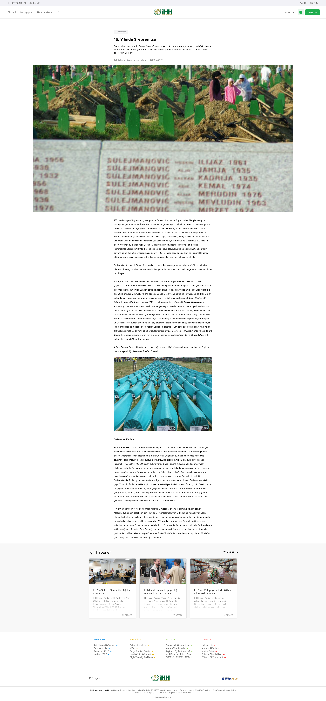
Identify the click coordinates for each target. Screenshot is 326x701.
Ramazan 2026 (101, 651)
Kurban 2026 (100, 654)
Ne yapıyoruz (27, 12)
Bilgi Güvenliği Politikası (141, 657)
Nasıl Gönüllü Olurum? (140, 654)
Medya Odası (208, 651)
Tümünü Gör (229, 552)
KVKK (132, 648)
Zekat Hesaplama (138, 645)
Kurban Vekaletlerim (176, 648)
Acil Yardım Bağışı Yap (104, 645)
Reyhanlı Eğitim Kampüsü (178, 651)
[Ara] (58, 12)
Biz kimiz (12, 12)
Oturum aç (290, 12)
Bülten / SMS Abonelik (212, 657)
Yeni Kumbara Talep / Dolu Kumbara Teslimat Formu (179, 655)
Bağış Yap (312, 12)
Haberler (122, 31)
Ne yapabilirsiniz (45, 12)
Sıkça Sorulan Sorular (140, 651)
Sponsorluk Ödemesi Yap (178, 645)
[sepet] (301, 12)
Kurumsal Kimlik (209, 648)
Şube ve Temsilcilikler (212, 654)
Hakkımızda (207, 645)
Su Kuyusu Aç (100, 648)
